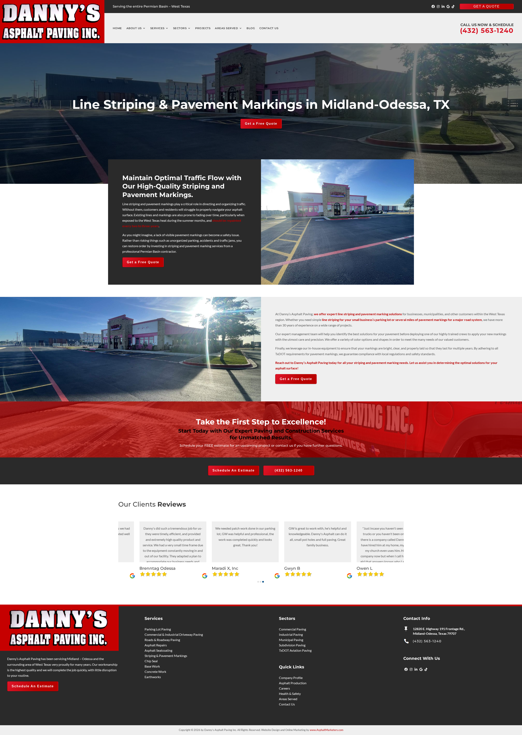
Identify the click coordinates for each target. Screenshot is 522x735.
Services (157, 28)
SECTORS (180, 28)
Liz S (248, 568)
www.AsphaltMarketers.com (326, 730)
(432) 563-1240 (289, 470)
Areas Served (226, 28)
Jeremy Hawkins (333, 568)
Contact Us (268, 28)
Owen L (180, 568)
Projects (202, 28)
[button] (258, 582)
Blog (251, 28)
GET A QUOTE (486, 6)
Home (117, 28)
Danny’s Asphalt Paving (311, 363)
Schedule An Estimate (233, 470)
